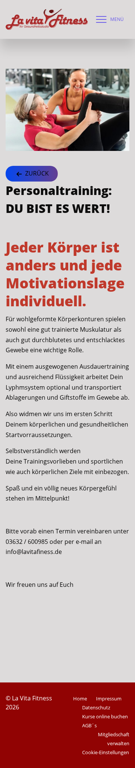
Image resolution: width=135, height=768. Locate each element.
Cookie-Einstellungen (105, 752)
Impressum (109, 698)
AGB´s (89, 725)
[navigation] (108, 19)
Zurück (36, 173)
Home (80, 698)
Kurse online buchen (105, 716)
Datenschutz (96, 707)
